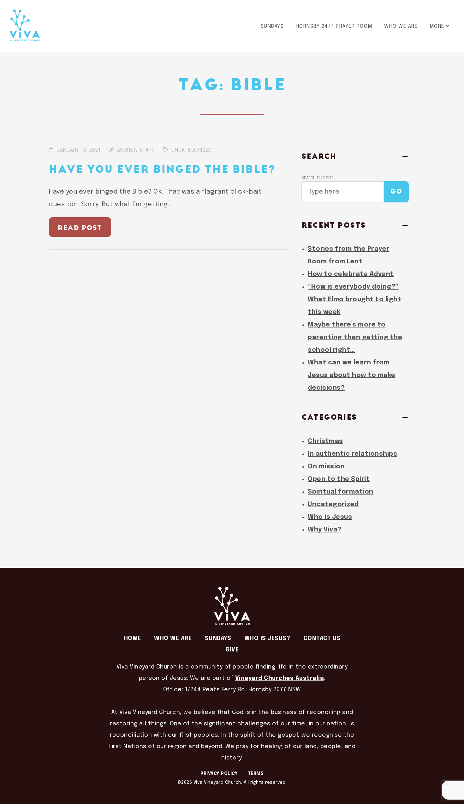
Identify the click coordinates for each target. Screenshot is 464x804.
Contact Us (322, 638)
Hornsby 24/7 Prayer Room (334, 26)
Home (132, 638)
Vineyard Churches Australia (279, 678)
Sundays (272, 26)
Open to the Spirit (339, 479)
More (437, 26)
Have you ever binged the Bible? (162, 169)
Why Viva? (325, 529)
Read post (80, 228)
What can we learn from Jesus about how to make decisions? (352, 375)
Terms (256, 773)
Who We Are (401, 26)
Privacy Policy (219, 773)
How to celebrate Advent (351, 274)
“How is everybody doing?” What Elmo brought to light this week (354, 299)
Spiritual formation (340, 492)
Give (232, 650)
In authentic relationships (352, 454)
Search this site (317, 178)
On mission (326, 466)
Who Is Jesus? (267, 638)
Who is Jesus (330, 517)
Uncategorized (333, 504)
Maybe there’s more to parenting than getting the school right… (355, 337)
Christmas (325, 441)
